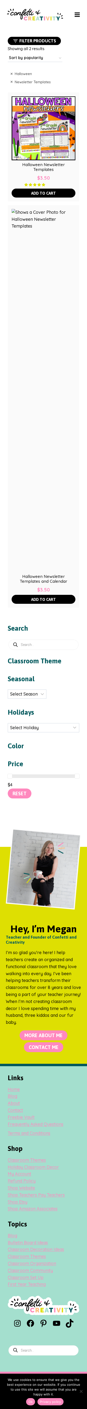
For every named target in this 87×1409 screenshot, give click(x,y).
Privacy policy (50, 1402)
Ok (31, 1402)
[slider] (9, 776)
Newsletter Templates (33, 82)
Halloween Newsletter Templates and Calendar (43, 579)
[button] (35, 184)
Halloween (23, 74)
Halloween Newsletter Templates (43, 167)
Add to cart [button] (43, 193)
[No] (81, 1391)
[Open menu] (77, 14)
